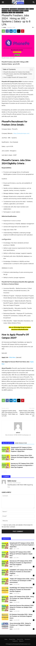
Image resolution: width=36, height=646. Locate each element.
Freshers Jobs (5, 12)
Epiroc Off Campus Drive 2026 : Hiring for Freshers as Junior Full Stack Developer (22, 598)
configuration (10, 75)
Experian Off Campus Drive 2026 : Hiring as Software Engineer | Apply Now (22, 457)
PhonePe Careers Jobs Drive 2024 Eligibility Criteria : (18, 74)
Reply (9, 487)
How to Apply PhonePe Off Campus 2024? (15, 77)
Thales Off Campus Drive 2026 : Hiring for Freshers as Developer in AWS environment (22, 580)
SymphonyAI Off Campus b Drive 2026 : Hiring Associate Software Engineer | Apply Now (21, 449)
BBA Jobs (21, 10)
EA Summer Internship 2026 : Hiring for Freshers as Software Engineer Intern (21, 616)
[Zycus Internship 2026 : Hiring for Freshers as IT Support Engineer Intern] (5, 625)
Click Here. (12, 357)
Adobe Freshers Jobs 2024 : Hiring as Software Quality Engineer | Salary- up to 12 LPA (26, 413)
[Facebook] (7, 31)
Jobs (14, 12)
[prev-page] (3, 472)
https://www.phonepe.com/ (21, 133)
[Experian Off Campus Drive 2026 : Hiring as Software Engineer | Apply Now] (6, 457)
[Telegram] (15, 31)
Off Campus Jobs (19, 12)
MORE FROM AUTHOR (21, 443)
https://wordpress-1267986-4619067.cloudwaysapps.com (18, 435)
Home (3, 6)
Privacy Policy (12, 639)
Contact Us (15, 641)
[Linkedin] (11, 31)
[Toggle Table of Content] (30, 69)
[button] (3, 2)
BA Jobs (9, 10)
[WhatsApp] (3, 31)
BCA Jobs (26, 10)
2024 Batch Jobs (21, 8)
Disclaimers (27, 639)
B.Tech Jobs (4, 10)
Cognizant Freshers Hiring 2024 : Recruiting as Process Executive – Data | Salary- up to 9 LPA (9, 413)
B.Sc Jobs (31, 8)
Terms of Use (20, 639)
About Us (21, 641)
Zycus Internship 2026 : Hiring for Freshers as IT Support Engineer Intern (20, 625)
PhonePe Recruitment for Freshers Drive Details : (17, 72)
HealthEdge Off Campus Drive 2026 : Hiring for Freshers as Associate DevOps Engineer (21, 589)
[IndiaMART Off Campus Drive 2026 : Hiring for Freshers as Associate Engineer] (5, 572)
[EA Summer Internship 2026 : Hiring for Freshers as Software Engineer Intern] (5, 616)
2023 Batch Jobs (13, 8)
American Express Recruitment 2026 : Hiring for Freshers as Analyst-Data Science (22, 607)
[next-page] (5, 472)
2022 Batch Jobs (10, 6)
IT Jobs (10, 12)
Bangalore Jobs (15, 10)
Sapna (11, 548)
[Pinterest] (22, 31)
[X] (18, 31)
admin (4, 27)
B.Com (27, 8)
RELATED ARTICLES (8, 443)
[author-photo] (18, 430)
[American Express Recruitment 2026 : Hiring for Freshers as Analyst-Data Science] (5, 608)
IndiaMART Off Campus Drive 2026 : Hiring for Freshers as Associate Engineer (21, 571)
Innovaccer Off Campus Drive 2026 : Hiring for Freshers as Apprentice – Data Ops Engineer (22, 465)
